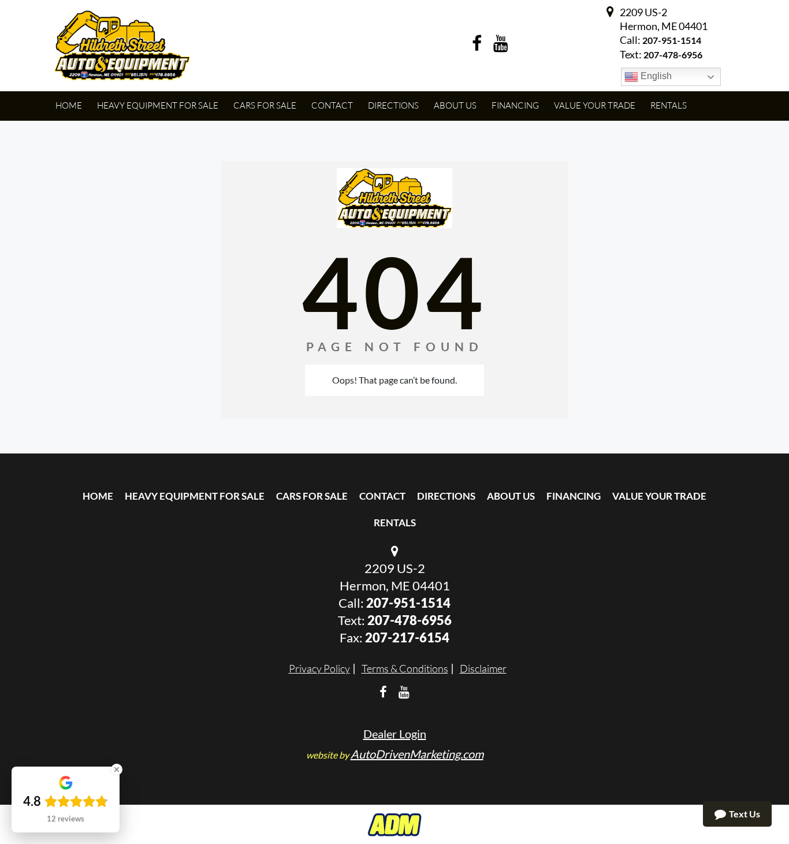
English (655, 76)
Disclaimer (483, 668)
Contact (382, 496)
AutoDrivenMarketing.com (417, 754)
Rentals (395, 522)
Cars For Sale (312, 496)
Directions (446, 496)
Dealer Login (394, 734)
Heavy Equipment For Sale (195, 496)
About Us (511, 496)
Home (98, 496)
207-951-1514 (671, 40)
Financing (573, 496)
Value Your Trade (659, 496)
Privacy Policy (319, 668)
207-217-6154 (407, 637)
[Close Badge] (116, 769)
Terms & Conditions (405, 668)
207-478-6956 (409, 620)
